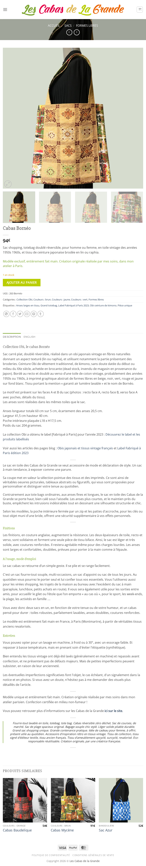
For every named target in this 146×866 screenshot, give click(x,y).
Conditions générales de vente (93, 855)
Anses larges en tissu (27, 305)
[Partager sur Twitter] (20, 314)
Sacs (68, 25)
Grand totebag (48, 305)
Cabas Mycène (62, 830)
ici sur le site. (114, 711)
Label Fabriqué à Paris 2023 (73, 305)
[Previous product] (77, 32)
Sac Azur (105, 830)
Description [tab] (12, 336)
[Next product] (69, 32)
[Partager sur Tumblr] (40, 314)
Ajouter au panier (22, 282)
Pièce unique (125, 305)
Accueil (54, 25)
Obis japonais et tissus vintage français (85, 448)
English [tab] (30, 336)
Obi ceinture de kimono (103, 305)
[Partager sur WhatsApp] (6, 314)
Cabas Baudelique (17, 830)
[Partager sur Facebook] (13, 314)
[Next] (135, 118)
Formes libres (87, 25)
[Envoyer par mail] (27, 314)
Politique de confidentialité (51, 855)
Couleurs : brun (42, 299)
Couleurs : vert (79, 299)
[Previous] (10, 118)
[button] (5, 9)
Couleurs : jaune (61, 299)
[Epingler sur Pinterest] (34, 314)
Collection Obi (24, 299)
